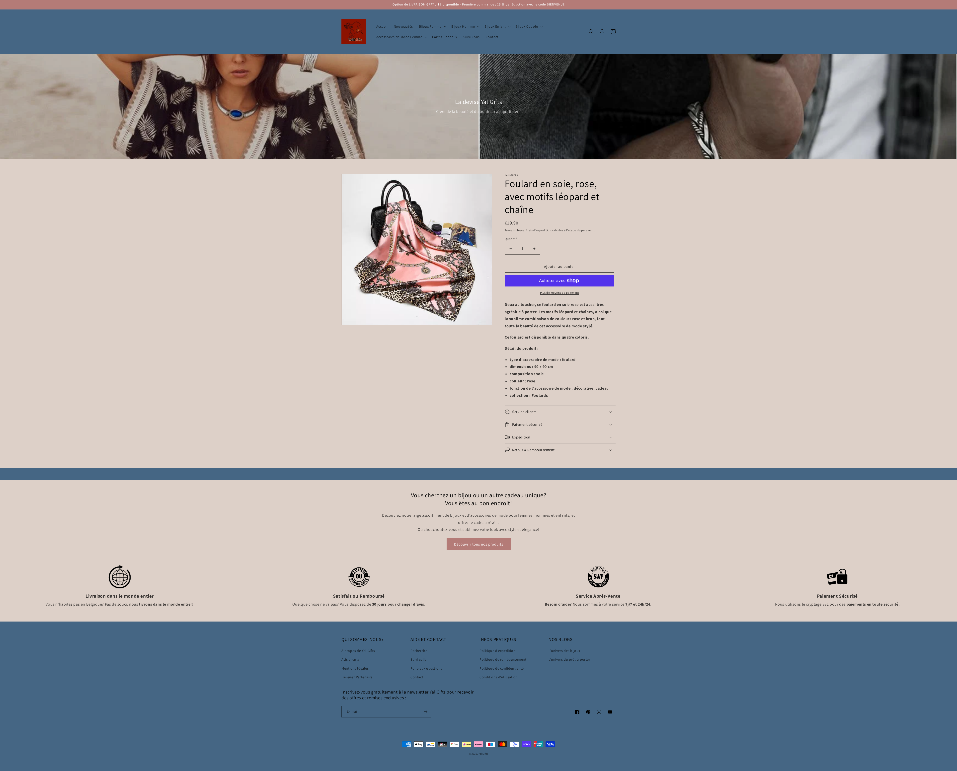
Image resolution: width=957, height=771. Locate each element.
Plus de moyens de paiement (559, 292)
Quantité (511, 239)
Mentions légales (355, 668)
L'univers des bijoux (564, 650)
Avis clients (350, 659)
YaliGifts (483, 753)
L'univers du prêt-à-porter (569, 659)
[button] (432, 26)
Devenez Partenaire (357, 677)
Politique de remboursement (503, 659)
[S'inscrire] (425, 711)
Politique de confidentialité (501, 668)
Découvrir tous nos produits (478, 544)
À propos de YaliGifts (358, 650)
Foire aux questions (426, 668)
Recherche (418, 650)
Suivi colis (418, 659)
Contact (416, 677)
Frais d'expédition (539, 230)
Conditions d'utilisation (498, 677)
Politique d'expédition (497, 650)
